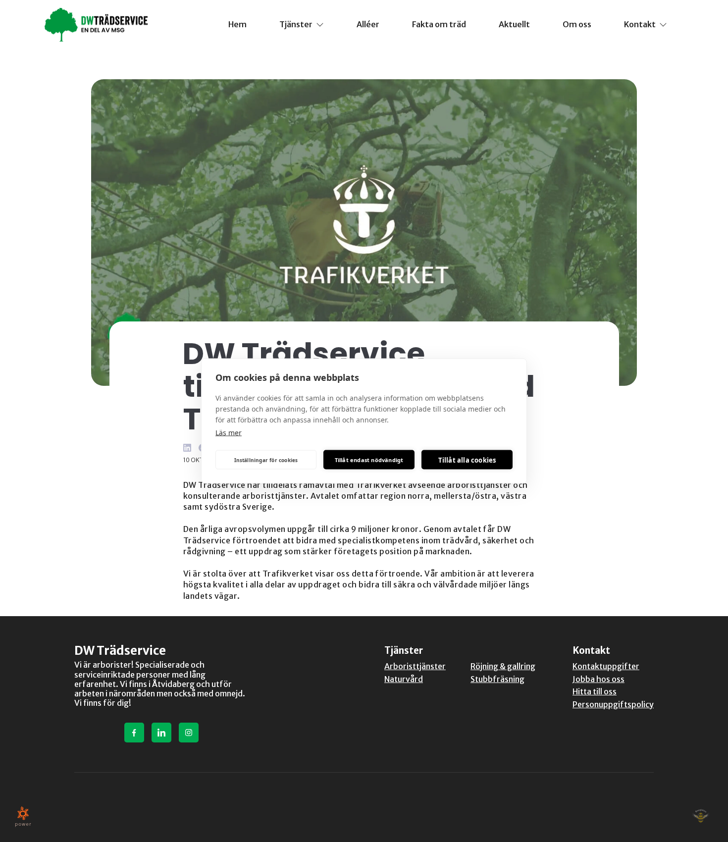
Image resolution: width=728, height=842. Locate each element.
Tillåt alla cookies (467, 459)
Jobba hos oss (598, 679)
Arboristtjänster (415, 666)
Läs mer (228, 432)
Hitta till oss (594, 691)
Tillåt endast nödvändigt (369, 459)
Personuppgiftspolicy (613, 704)
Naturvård (403, 679)
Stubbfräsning (497, 679)
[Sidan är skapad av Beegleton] (700, 816)
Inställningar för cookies (266, 459)
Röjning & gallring (502, 666)
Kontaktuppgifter (605, 666)
